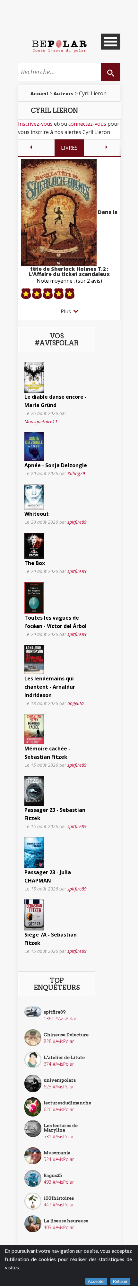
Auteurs (63, 93)
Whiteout (36, 513)
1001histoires (59, 1198)
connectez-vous (87, 123)
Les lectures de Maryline (61, 1128)
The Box (34, 563)
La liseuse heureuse (66, 1220)
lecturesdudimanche (67, 1102)
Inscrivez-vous (35, 123)
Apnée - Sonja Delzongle (55, 465)
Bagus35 (53, 1175)
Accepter (96, 1281)
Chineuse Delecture (66, 1034)
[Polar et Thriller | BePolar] (59, 45)
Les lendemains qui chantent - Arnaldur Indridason (49, 687)
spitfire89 (77, 522)
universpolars (60, 1080)
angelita (75, 703)
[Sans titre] (34, 376)
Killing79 (76, 473)
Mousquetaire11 (40, 422)
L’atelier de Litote (64, 1057)
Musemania (57, 1152)
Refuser (120, 1281)
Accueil (39, 93)
